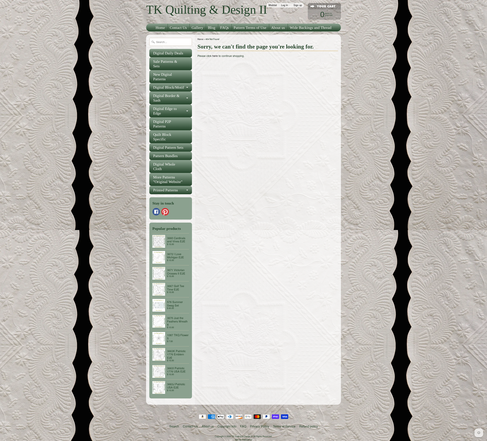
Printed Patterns (165, 190)
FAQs (224, 27)
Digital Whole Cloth (164, 166)
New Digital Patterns (162, 76)
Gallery (197, 27)
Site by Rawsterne (243, 439)
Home (160, 27)
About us (278, 27)
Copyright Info (226, 426)
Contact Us (178, 27)
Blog (211, 27)
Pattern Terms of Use (250, 27)
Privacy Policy (259, 426)
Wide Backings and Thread (310, 27)
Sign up (298, 5)
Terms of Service (284, 426)
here (215, 56)
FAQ (243, 426)
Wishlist (272, 5)
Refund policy (308, 426)
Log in (284, 5)
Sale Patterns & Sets (165, 63)
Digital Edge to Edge (165, 111)
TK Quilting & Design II (206, 9)
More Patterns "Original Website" (167, 179)
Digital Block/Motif (168, 87)
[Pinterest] (165, 212)
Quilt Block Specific (162, 136)
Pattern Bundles (165, 156)
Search (174, 426)
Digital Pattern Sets (168, 147)
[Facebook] (156, 212)
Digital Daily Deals (168, 53)
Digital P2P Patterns (162, 123)
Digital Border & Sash (166, 98)
